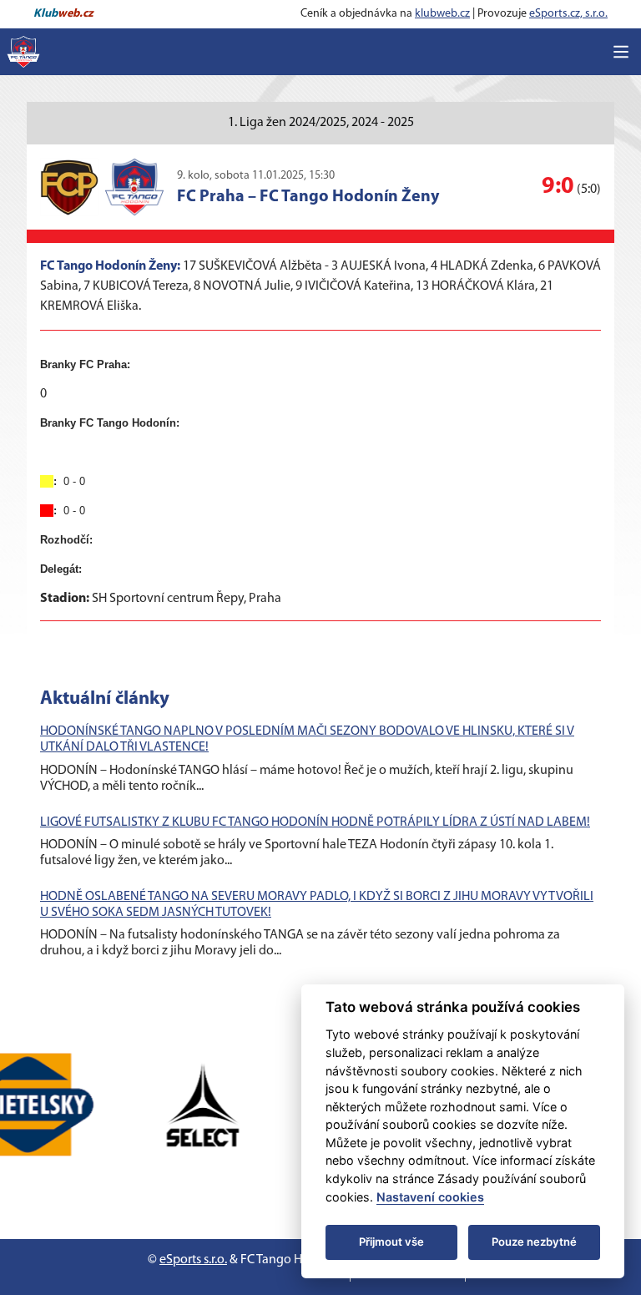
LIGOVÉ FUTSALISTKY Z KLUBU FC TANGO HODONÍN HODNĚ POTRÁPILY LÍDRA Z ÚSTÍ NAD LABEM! (315, 822)
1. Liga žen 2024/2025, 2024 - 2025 (321, 122)
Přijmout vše (391, 1241)
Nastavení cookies (430, 1197)
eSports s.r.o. (193, 1260)
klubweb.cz (442, 14)
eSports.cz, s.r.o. (568, 14)
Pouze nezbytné (534, 1241)
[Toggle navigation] (621, 51)
